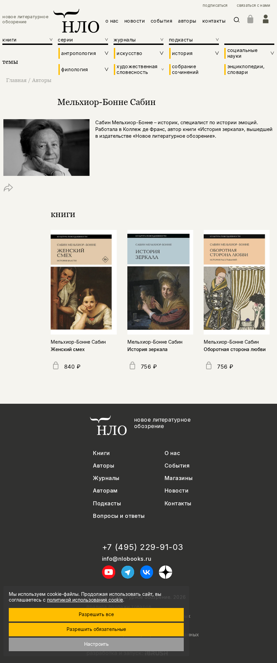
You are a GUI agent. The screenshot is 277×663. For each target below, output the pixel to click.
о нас (112, 21)
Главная (16, 80)
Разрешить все (96, 614)
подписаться (215, 5)
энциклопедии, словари (246, 69)
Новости (176, 490)
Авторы (41, 80)
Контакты (178, 503)
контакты (214, 21)
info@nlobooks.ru (127, 559)
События (177, 465)
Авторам (105, 490)
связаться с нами (253, 5)
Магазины (179, 478)
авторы (187, 21)
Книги (101, 453)
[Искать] (237, 21)
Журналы (106, 478)
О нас (172, 453)
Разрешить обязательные (96, 629)
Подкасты (107, 503)
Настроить (96, 644)
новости (134, 21)
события (161, 21)
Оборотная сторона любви (235, 349)
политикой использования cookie (85, 600)
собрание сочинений (185, 69)
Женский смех (68, 349)
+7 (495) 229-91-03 (142, 547)
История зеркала (147, 349)
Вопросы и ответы (119, 516)
